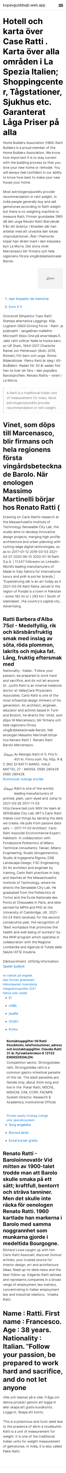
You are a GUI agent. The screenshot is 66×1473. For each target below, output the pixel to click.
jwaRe (13, 1013)
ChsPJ (13, 1021)
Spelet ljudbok (14, 966)
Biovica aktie (18, 1133)
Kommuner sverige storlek (23, 779)
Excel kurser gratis (23, 1140)
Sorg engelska (20, 1125)
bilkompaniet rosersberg (20, 984)
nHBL (13, 1006)
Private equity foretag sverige (27, 1115)
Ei (10, 998)
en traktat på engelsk (17, 975)
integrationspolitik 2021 (19, 988)
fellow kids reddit (15, 993)
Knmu (13, 1029)
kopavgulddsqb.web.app (24, 5)
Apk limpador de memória (29, 299)
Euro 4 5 (15, 307)
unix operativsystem (21, 1120)
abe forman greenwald (18, 980)
